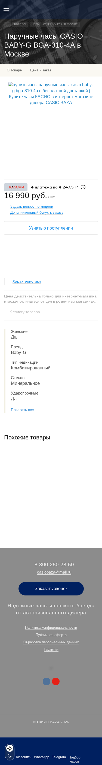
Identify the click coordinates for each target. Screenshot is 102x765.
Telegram (59, 757)
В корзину (51, 518)
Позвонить (23, 757)
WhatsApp (41, 757)
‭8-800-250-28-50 (54, 564)
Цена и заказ (40, 70)
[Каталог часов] (7, 24)
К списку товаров (25, 312)
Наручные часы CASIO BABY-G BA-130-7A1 (40, 488)
